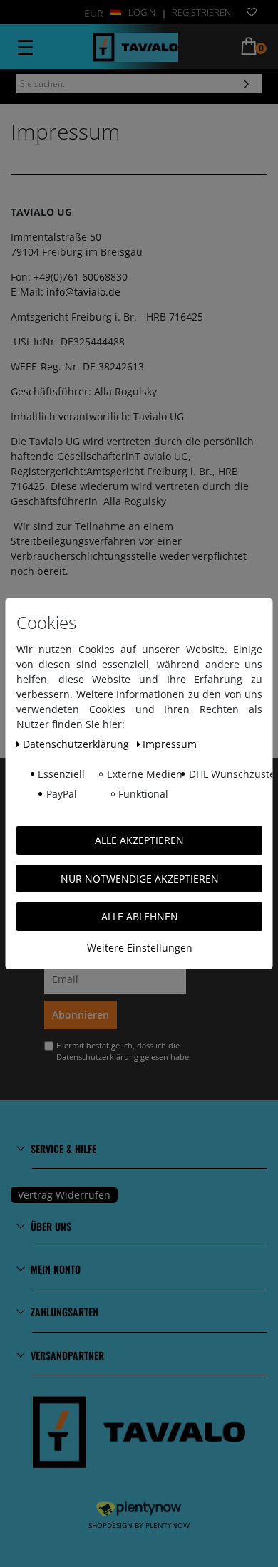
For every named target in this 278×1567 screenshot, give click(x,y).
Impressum (170, 744)
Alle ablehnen (139, 916)
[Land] (115, 11)
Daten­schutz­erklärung (76, 744)
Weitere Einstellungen (139, 947)
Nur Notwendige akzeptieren (139, 878)
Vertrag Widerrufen (64, 1195)
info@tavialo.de (83, 291)
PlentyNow (167, 1525)
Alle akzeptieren (139, 840)
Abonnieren (80, 1014)
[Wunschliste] (252, 13)
